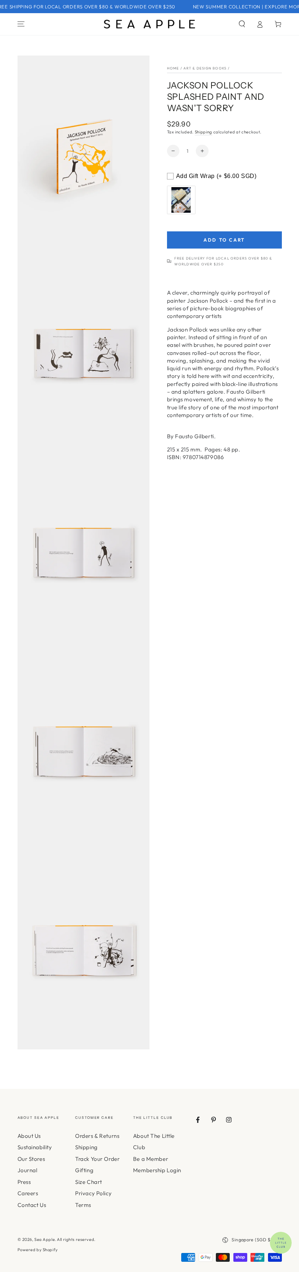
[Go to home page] (149, 24)
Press (24, 1181)
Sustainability (35, 1147)
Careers (28, 1193)
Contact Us (32, 1204)
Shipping (203, 132)
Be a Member (150, 1158)
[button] (242, 24)
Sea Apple (44, 1239)
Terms (83, 1204)
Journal (28, 1170)
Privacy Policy (93, 1193)
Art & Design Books (204, 68)
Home (173, 68)
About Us (29, 1135)
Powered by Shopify (38, 1249)
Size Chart (88, 1181)
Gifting (84, 1170)
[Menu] (21, 24)
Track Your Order (97, 1158)
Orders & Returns (97, 1135)
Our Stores (31, 1158)
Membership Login (157, 1170)
